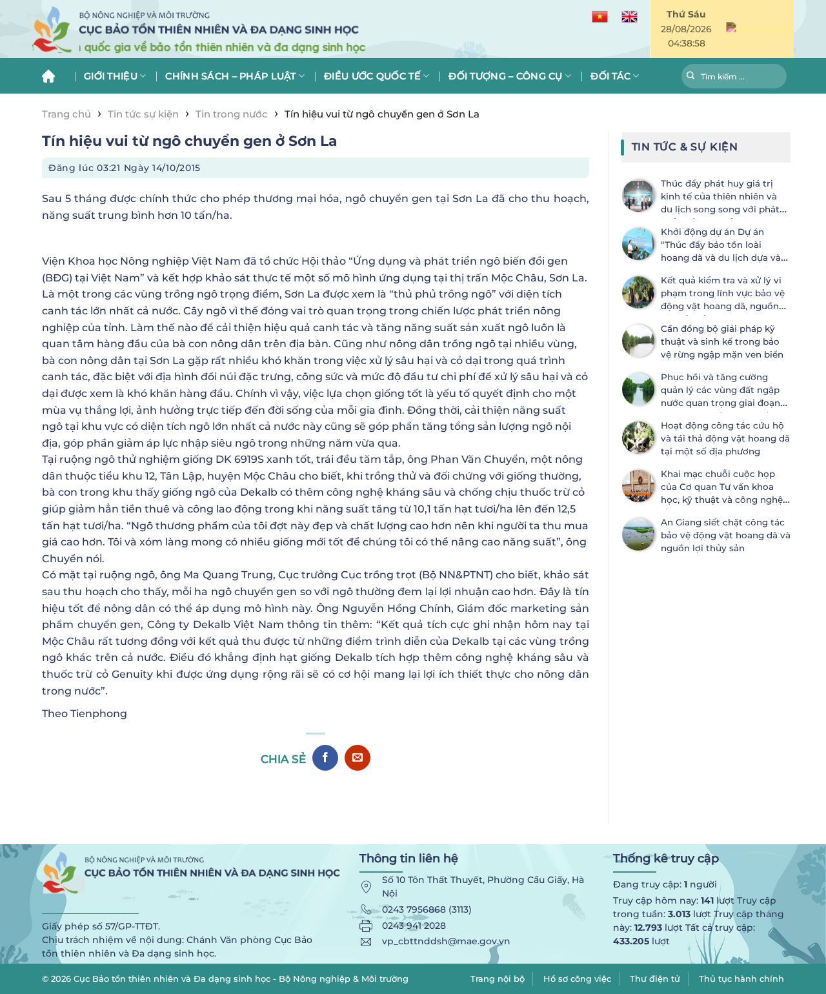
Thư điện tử (655, 978)
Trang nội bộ (497, 978)
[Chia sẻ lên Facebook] (325, 758)
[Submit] (690, 77)
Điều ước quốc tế (372, 76)
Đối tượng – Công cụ (505, 76)
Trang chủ (53, 75)
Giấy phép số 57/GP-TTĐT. (101, 926)
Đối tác (610, 76)
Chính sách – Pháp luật (230, 76)
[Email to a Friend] (357, 758)
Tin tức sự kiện (143, 114)
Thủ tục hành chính (741, 978)
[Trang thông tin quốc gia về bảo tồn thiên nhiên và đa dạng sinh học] (258, 29)
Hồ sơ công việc (577, 978)
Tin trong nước (232, 114)
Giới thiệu (110, 76)
